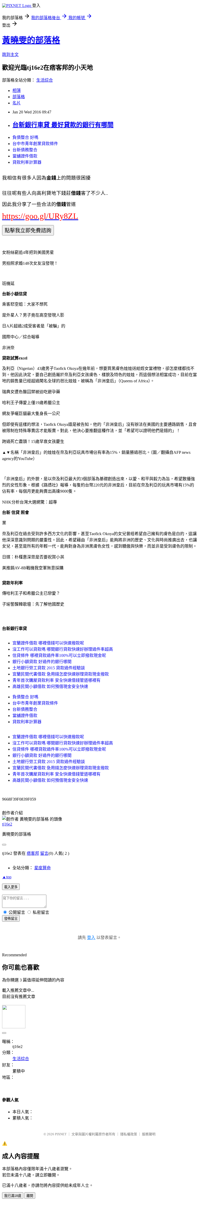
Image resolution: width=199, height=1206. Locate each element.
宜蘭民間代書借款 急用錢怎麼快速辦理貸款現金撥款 (60, 674)
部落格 (18, 97)
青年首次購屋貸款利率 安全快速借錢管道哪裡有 (56, 680)
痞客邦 (33, 853)
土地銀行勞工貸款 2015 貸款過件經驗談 (48, 668)
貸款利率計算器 (26, 162)
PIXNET (61, 1134)
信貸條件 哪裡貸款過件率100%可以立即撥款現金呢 (59, 655)
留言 (44, 853)
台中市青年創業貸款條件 (35, 143)
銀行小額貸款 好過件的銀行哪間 (42, 661)
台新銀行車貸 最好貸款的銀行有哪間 (62, 124)
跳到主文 (10, 54)
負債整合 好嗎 (25, 137)
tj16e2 (7, 824)
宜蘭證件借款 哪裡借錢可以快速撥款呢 (48, 643)
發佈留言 (11, 919)
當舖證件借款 (24, 156)
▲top (6, 877)
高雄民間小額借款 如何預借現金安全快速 (50, 686)
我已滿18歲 (12, 1196)
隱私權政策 (128, 1134)
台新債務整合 (24, 150)
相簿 (16, 90)
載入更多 (11, 887)
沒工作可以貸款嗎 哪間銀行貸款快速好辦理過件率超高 (62, 649)
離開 (29, 1196)
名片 (16, 103)
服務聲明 (148, 1134)
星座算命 (42, 868)
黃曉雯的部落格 (31, 40)
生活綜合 (44, 80)
